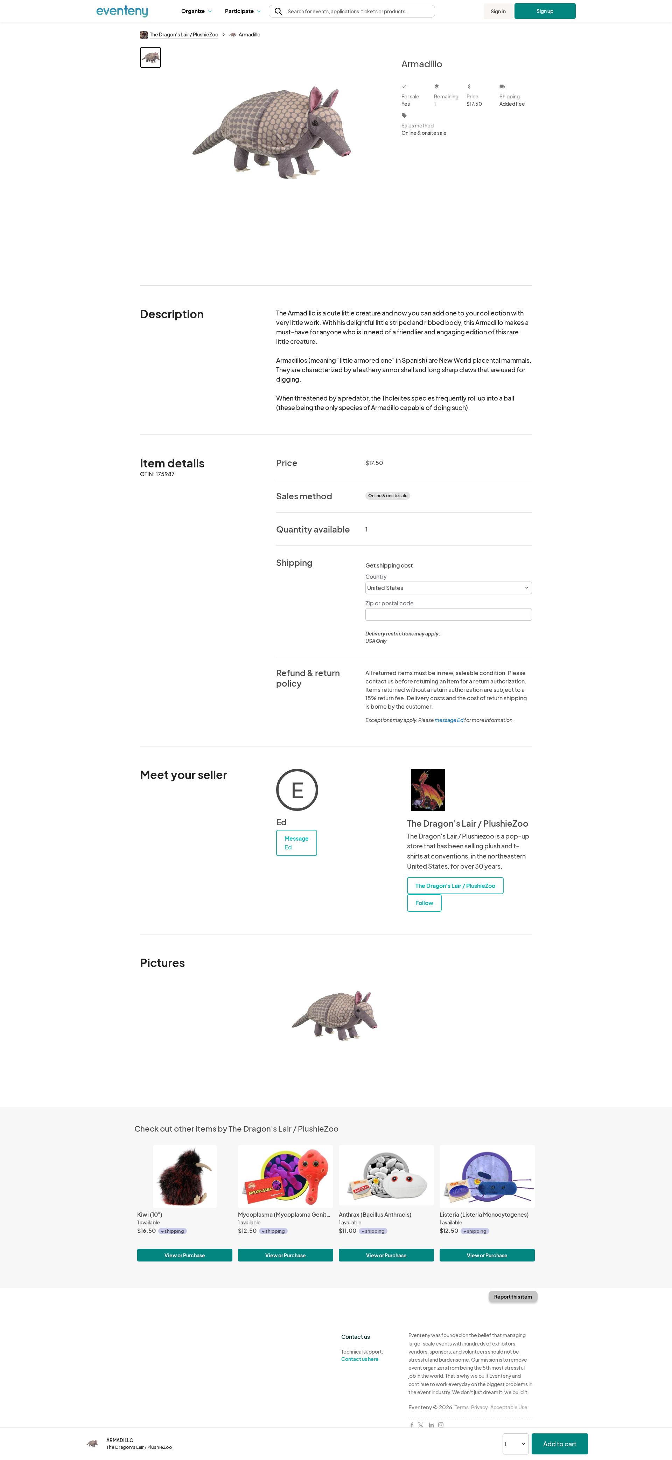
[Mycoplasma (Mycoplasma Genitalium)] (285, 1176)
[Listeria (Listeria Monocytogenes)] (487, 1176)
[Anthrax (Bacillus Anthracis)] (386, 1176)
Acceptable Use (508, 1407)
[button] (198, 11)
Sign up (545, 11)
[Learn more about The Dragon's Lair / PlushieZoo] (428, 790)
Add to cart (559, 1444)
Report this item (513, 1296)
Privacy (479, 1407)
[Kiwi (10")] (184, 1176)
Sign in (498, 11)
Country (376, 576)
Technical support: (362, 1355)
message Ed (449, 720)
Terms (462, 1407)
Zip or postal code (389, 603)
